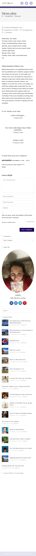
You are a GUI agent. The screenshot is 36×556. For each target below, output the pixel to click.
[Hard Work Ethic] (5, 341)
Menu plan (18, 16)
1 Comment (8, 32)
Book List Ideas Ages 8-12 (17, 359)
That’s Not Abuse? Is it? (17, 369)
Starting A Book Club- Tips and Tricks (13, 466)
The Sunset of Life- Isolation (10, 421)
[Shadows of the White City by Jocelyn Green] (5, 405)
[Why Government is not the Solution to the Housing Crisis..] (5, 332)
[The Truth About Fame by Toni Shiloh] (5, 449)
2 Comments (24, 396)
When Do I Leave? (15, 350)
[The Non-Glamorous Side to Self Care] (5, 395)
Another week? (18, 140)
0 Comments (23, 325)
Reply (28, 160)
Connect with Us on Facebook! (14, 473)
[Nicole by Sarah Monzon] (5, 430)
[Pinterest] (26, 3)
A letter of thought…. (18, 115)
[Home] (2, 16)
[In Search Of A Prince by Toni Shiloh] (5, 379)
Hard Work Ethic (14, 340)
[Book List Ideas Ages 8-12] (5, 360)
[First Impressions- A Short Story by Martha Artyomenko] (5, 323)
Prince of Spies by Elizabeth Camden (21, 413)
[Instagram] (31, 3)
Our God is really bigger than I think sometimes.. (18, 129)
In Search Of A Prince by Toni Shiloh (20, 378)
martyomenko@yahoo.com (13, 27)
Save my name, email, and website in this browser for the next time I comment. (17, 216)
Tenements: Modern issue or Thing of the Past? (16, 386)
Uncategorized (27, 30)
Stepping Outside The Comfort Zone (20, 458)
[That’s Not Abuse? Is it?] (5, 370)
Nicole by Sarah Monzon (17, 429)
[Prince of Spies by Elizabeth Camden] (5, 414)
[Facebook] (11, 303)
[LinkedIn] (20, 303)
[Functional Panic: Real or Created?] (5, 440)
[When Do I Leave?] (5, 351)
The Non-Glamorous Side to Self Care (21, 394)
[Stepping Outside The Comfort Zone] (5, 458)
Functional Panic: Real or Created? (20, 439)
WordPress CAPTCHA (30, 221)
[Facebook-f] (22, 3)
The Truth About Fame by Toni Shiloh (21, 448)
